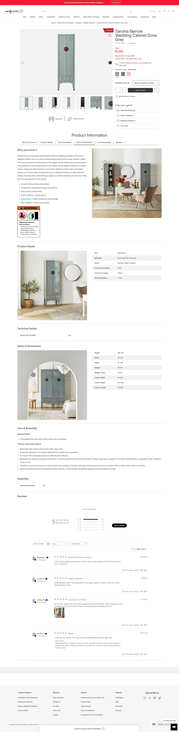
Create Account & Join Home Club (92, 697)
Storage (78, 23)
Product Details (47, 142)
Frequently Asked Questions (28, 697)
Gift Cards (119, 706)
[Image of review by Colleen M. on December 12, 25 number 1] (59, 612)
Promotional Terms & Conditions (92, 715)
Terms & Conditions (87, 710)
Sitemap (118, 710)
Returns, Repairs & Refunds (27, 706)
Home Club (56, 710)
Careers (55, 715)
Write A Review (119, 525)
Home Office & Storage (65, 23)
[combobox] (86, 11)
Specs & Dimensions (84, 142)
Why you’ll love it (29, 142)
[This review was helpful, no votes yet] (141, 570)
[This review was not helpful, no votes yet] (145, 570)
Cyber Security (86, 706)
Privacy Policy (86, 702)
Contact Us (152, 11)
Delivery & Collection (25, 702)
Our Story (56, 706)
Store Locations (58, 697)
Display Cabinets (89, 23)
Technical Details (64, 142)
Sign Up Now (116, 2)
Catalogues (119, 697)
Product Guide (23, 710)
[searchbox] (39, 543)
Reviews (119, 142)
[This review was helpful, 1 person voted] (141, 625)
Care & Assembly (104, 142)
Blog (117, 702)
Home (53, 23)
